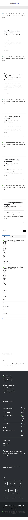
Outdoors (12, 490)
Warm (10, 497)
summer (12, 493)
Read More (6, 50)
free (17, 363)
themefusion (9, 366)
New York (5, 490)
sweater (18, 493)
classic (8, 363)
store (4, 366)
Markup (5, 122)
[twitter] (5, 397)
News (5, 36)
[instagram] (8, 397)
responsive (6, 493)
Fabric (10, 483)
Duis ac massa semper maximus (15, 267)
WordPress (14, 508)
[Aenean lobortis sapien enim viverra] (5, 240)
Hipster (9, 486)
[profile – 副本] (14, 2)
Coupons (21, 77)
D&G (5, 483)
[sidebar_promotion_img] (14, 318)
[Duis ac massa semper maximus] (5, 267)
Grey (20, 483)
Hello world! (5, 261)
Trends (8, 36)
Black (5, 480)
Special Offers (7, 79)
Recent (14, 236)
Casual (20, 480)
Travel (5, 497)
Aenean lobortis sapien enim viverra (16, 240)
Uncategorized (6, 313)
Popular (6, 236)
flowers (15, 483)
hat (4, 486)
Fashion (20, 34)
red (17, 490)
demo (13, 363)
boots (10, 480)
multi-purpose (20, 486)
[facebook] (3, 397)
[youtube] (10, 397)
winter (20, 497)
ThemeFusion (6, 507)
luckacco (7, 34)
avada (4, 363)
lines (14, 486)
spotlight (22, 363)
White (15, 497)
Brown (15, 480)
